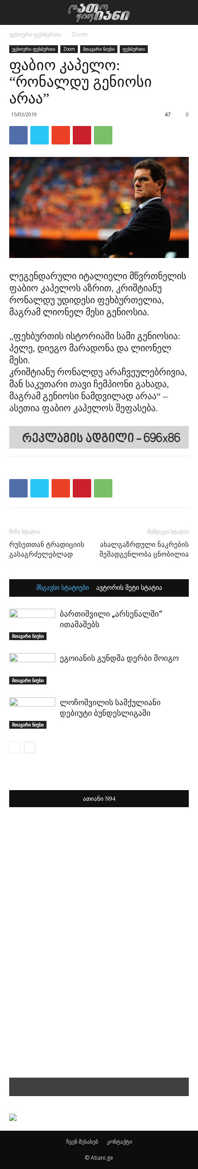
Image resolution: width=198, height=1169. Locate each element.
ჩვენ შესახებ (82, 1141)
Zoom (79, 34)
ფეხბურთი (133, 49)
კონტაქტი (119, 1141)
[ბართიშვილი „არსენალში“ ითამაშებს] (32, 625)
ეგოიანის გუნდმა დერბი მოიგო (119, 658)
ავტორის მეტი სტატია (129, 588)
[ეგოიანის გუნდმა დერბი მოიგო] (32, 669)
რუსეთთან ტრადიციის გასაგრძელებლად (46, 549)
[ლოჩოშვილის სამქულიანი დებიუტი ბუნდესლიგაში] (32, 713)
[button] (185, 12)
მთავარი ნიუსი (99, 49)
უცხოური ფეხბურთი (35, 34)
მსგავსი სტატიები (62, 588)
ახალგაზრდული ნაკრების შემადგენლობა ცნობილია (144, 549)
